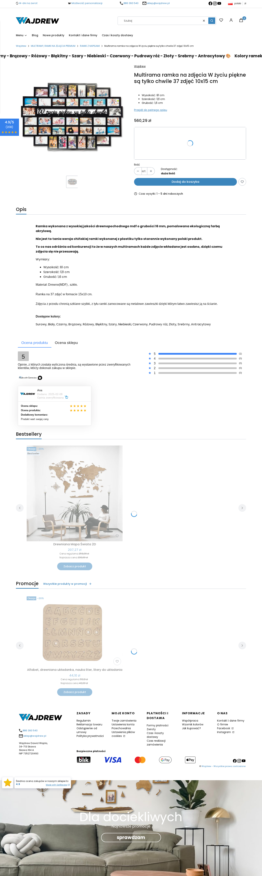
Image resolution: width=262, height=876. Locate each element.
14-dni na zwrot (28, 3)
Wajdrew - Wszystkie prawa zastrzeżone (224, 766)
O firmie (222, 724)
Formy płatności (157, 725)
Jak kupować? (191, 728)
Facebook (224, 728)
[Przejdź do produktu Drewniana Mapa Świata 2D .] (75, 493)
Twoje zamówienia (124, 721)
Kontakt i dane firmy (230, 721)
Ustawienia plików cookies (123, 734)
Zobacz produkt (74, 566)
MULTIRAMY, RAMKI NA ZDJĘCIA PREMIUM (53, 46)
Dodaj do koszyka (185, 182)
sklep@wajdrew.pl (158, 3)
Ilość (137, 165)
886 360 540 (131, 3)
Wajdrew (21, 46)
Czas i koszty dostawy (155, 735)
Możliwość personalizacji (87, 3)
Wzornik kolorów (192, 724)
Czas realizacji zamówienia (156, 742)
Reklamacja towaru (89, 724)
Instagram (224, 732)
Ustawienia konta (123, 724)
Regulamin (84, 721)
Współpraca (190, 721)
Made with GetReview (56, 784)
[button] (211, 20)
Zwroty (151, 729)
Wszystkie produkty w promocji (65, 584)
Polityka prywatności (90, 736)
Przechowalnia (121, 728)
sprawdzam (131, 837)
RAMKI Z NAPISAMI (90, 46)
